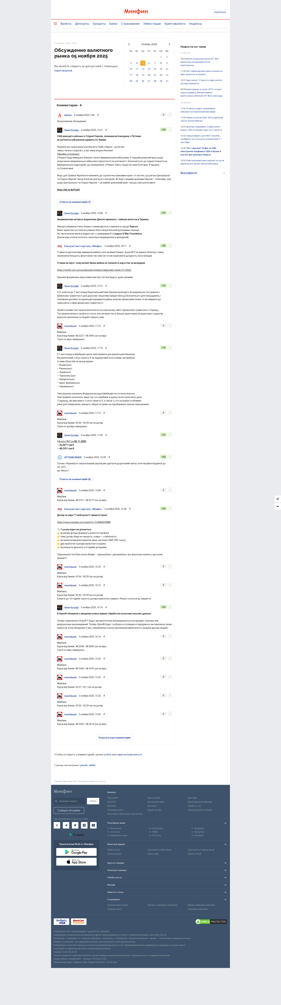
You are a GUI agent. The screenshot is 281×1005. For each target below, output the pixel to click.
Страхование (130, 23)
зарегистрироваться (129, 754)
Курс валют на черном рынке (201, 850)
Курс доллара (153, 798)
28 (155, 81)
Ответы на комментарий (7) (75, 202)
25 (137, 81)
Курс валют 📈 (69, 781)
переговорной (63, 70)
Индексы (195, 23)
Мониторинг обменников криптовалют (125, 814)
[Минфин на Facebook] (57, 825)
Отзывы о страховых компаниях (162, 905)
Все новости (189, 172)
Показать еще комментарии (115, 737)
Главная (57, 781)
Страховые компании (197, 909)
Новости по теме (193, 46)
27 (149, 81)
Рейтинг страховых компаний (201, 905)
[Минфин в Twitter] (75, 825)
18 (137, 75)
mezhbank (70, 326)
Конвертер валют (115, 810)
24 (131, 81)
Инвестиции (152, 23)
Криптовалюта (174, 23)
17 (131, 75)
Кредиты (99, 23)
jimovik (83, 765)
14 (155, 69)
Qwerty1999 (71, 130)
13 (149, 69)
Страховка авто (114, 909)
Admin (68, 115)
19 (143, 75)
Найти (93, 801)
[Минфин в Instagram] (84, 825)
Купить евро (153, 854)
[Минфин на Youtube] (93, 825)
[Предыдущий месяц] (129, 44)
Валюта (65, 23)
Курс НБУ (111, 802)
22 (161, 75)
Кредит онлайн (154, 810)
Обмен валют (113, 850)
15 (161, 69)
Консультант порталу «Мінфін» (83, 246)
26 (143, 81)
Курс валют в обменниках (159, 850)
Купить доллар (114, 854)
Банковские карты (155, 802)
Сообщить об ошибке (69, 810)
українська (220, 12)
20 (149, 75)
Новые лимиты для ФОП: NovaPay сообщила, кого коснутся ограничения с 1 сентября (201, 139)
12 (143, 69)
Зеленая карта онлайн (117, 905)
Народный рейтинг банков (200, 810)
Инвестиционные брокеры (200, 802)
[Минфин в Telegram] (66, 825)
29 (161, 81)
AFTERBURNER (73, 457)
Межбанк (111, 806)
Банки (113, 23)
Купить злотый (194, 854)
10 (131, 69)
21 (155, 75)
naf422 (92, 765)
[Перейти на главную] (140, 12)
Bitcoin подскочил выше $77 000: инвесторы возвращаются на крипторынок (200, 62)
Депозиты (82, 23)
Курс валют (112, 798)
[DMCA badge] (211, 922)
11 (137, 69)
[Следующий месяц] (169, 44)
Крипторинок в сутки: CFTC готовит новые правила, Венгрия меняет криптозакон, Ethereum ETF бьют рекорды (201, 92)
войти (107, 754)
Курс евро (192, 798)
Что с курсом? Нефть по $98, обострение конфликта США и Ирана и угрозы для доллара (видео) (201, 151)
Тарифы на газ (194, 806)
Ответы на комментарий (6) (75, 479)
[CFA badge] (95, 922)
